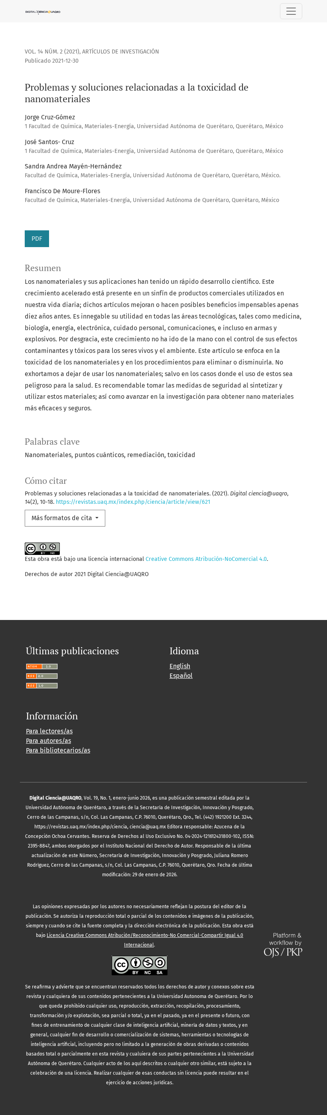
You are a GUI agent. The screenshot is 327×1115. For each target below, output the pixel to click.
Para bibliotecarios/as (58, 750)
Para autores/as (48, 741)
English (179, 666)
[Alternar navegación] (291, 11)
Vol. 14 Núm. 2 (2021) (52, 51)
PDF (37, 238)
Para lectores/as (49, 731)
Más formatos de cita (63, 518)
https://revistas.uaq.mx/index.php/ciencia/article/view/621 (133, 502)
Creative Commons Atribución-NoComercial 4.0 (206, 559)
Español (181, 675)
